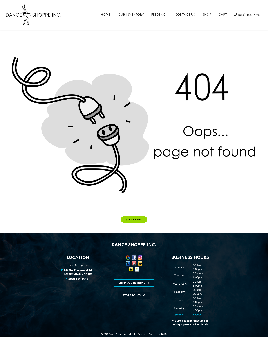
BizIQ (164, 334)
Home (106, 14)
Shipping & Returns (132, 282)
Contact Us (185, 14)
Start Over (134, 219)
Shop (206, 14)
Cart (223, 14)
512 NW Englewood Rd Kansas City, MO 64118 (78, 271)
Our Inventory (131, 14)
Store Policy (132, 295)
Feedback (159, 14)
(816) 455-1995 (248, 15)
